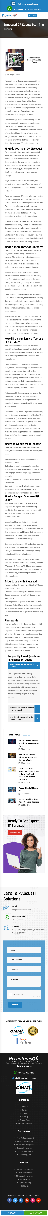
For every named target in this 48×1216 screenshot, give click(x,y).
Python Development (25, 1151)
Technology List (25, 1155)
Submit (15, 1005)
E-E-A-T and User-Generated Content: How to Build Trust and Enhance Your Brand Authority (29, 774)
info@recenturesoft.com (27, 4)
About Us (25, 1107)
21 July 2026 (25, 749)
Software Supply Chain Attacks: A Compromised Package (29, 743)
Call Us (13, 1213)
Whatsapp (37, 1213)
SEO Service (25, 1186)
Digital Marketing (25, 1183)
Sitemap (25, 1117)
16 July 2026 (25, 783)
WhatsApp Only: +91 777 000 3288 (27, 9)
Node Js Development (25, 1148)
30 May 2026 (25, 805)
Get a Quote (33, 15)
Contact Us (15, 832)
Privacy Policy (25, 1120)
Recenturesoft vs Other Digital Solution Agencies (29, 800)
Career (25, 1113)
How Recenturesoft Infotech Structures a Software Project (28, 757)
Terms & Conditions (25, 1123)
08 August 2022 (13, 75)
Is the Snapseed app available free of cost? (22, 665)
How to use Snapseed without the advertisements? (22, 709)
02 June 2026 (26, 794)
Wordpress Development (25, 1145)
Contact (25, 1110)
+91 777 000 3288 (18, 920)
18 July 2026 (25, 763)
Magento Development (25, 1141)
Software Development (25, 1169)
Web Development (25, 1173)
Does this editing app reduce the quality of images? (21, 718)
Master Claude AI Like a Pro (28, 789)
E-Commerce (25, 1179)
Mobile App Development (25, 1176)
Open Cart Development (25, 1138)
